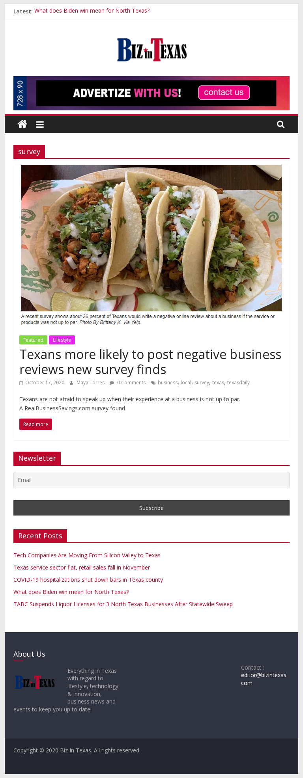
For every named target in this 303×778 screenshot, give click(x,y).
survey (202, 382)
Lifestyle (62, 340)
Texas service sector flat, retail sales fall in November (81, 567)
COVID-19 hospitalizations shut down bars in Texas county (88, 579)
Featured (33, 340)
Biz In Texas (75, 750)
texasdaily (238, 382)
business (168, 382)
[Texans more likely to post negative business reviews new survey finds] (151, 169)
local (186, 382)
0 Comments (131, 382)
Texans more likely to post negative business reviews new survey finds (150, 362)
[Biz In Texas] (22, 124)
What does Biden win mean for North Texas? (92, 11)
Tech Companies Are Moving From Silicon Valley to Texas (87, 555)
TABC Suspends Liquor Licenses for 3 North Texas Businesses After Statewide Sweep (123, 604)
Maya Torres (91, 382)
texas (218, 382)
